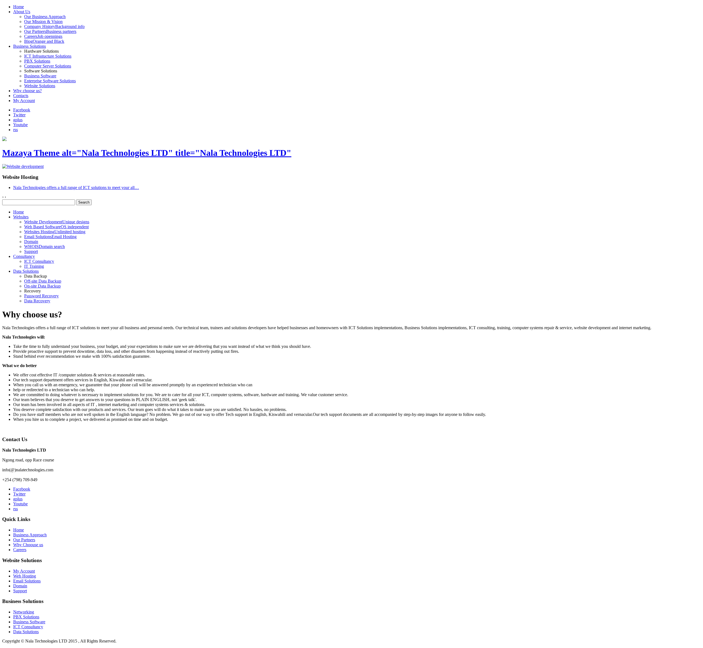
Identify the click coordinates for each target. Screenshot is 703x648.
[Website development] (23, 166)
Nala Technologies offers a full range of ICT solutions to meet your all (76, 187)
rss (15, 129)
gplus (18, 119)
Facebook (21, 110)
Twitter (19, 114)
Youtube (20, 124)
